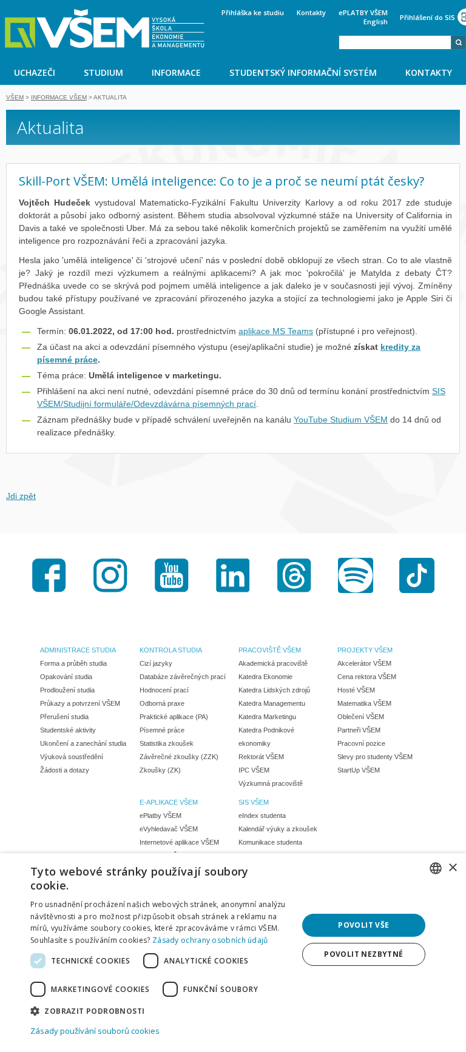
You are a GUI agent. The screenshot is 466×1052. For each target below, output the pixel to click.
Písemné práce (162, 730)
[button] (160, 1010)
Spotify (355, 575)
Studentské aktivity (68, 730)
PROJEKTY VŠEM (365, 650)
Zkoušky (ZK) (160, 770)
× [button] (452, 868)
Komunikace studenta (270, 842)
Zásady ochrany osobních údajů (210, 940)
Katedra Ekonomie (265, 676)
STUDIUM (103, 72)
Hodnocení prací (164, 690)
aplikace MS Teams (275, 331)
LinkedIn (233, 575)
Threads (294, 575)
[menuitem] (35, 72)
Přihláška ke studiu (252, 12)
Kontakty (311, 12)
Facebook (49, 575)
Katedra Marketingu (267, 716)
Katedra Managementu (271, 703)
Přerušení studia (64, 716)
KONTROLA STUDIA (171, 650)
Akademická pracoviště (273, 663)
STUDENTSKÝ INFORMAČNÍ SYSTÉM (303, 72)
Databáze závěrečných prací (183, 676)
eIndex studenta (262, 815)
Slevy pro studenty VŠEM (375, 756)
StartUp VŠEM (358, 770)
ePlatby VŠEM (160, 815)
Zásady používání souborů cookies (95, 1030)
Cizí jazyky (156, 663)
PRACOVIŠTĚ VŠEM (269, 650)
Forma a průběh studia (73, 663)
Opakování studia (66, 676)
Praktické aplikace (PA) (174, 716)
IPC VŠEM (253, 770)
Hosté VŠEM (356, 690)
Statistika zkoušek (167, 743)
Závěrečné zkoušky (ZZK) (179, 756)
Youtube (171, 575)
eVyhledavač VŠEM (169, 829)
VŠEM (15, 97)
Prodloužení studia (67, 690)
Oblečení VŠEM (360, 716)
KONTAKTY (428, 72)
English (375, 21)
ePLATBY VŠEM (363, 12)
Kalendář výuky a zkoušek (277, 829)
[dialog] (233, 952)
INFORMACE (176, 72)
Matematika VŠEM (364, 703)
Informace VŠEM (59, 97)
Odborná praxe (162, 703)
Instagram (110, 575)
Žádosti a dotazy (64, 770)
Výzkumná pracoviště (270, 783)
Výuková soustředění (71, 756)
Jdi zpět (21, 496)
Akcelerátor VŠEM (364, 663)
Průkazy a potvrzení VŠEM (80, 703)
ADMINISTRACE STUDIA (78, 650)
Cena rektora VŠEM (366, 676)
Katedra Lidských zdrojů (274, 690)
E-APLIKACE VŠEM (169, 802)
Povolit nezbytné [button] (363, 954)
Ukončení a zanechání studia (83, 743)
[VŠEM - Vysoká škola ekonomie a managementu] (104, 28)
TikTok (416, 575)
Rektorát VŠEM (261, 756)
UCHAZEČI (34, 72)
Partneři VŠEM (358, 730)
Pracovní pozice (361, 743)
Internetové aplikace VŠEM (179, 842)
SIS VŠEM (253, 802)
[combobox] (395, 42)
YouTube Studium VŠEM (341, 419)
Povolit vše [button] (363, 925)
